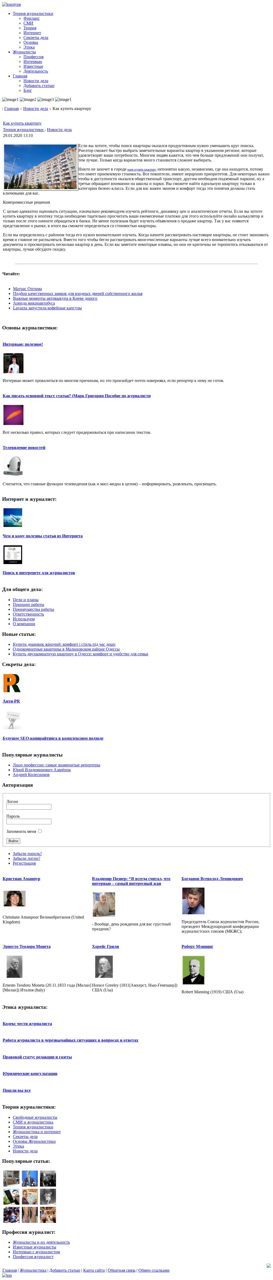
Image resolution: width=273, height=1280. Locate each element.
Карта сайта (94, 1270)
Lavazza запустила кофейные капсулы (47, 308)
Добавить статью (64, 1270)
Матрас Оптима (27, 288)
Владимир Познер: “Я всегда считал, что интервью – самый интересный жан (131, 881)
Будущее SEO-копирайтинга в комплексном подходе (53, 738)
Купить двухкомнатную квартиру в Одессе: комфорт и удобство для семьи (80, 654)
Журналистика (33, 1270)
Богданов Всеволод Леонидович (212, 878)
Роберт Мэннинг (197, 946)
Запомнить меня (21, 831)
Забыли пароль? (27, 853)
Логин (12, 801)
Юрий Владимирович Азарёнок (42, 769)
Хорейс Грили (105, 946)
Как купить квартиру (22, 123)
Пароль (13, 816)
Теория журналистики (24, 129)
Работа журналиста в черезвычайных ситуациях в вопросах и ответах (70, 1040)
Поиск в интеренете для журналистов (39, 572)
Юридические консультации (30, 1073)
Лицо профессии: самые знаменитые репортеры (56, 765)
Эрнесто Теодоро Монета (27, 946)
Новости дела (35, 108)
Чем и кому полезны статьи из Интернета (43, 536)
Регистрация (24, 863)
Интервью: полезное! (23, 344)
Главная (11, 108)
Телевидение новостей (24, 447)
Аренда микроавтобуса (34, 303)
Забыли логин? (26, 858)
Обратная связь (121, 1270)
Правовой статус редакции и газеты (37, 1057)
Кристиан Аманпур (21, 878)
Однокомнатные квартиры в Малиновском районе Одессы (66, 649)
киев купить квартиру (141, 169)
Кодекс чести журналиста (27, 1023)
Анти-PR (11, 701)
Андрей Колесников (31, 774)
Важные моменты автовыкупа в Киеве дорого (55, 298)
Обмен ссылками (154, 1270)
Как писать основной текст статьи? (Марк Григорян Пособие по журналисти (77, 395)
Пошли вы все (17, 1090)
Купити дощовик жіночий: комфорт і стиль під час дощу (64, 644)
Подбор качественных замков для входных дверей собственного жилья (77, 293)
